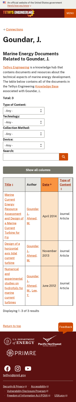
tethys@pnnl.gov (14, 375)
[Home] (18, 13)
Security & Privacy (13, 386)
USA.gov (59, 395)
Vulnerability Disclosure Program (26, 391)
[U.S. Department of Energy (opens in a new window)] (19, 342)
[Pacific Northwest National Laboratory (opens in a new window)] (48, 342)
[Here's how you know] (38, 4)
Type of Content (14, 105)
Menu (70, 13)
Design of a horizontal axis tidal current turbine (12, 253)
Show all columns (38, 170)
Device (7, 139)
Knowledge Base (46, 86)
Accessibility (38, 386)
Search (8, 151)
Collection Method (16, 128)
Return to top (12, 326)
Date (47, 184)
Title (8, 184)
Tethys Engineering (16, 67)
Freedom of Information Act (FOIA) (27, 395)
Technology (11, 116)
